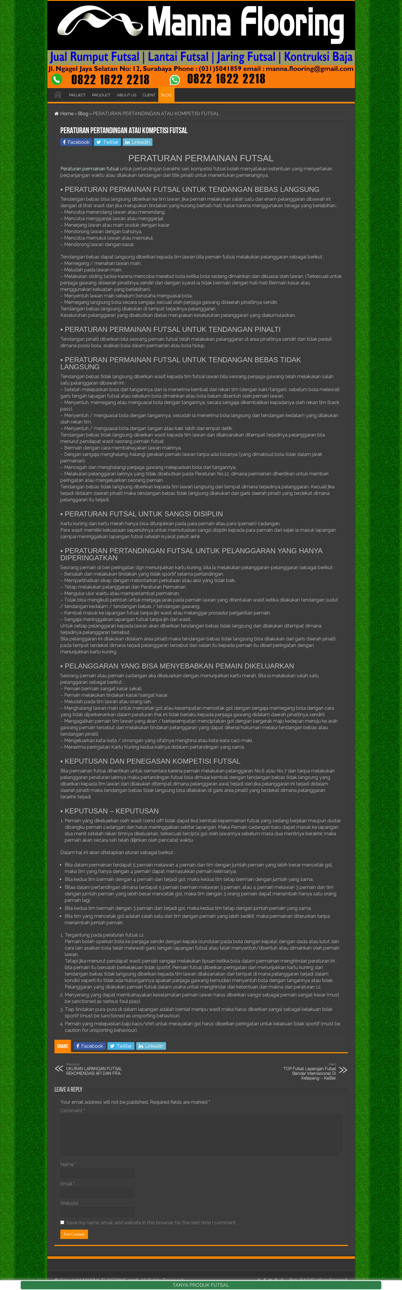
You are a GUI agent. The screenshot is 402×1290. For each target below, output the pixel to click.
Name (68, 1164)
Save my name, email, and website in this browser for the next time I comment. (151, 1222)
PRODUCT (101, 95)
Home (66, 113)
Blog (83, 113)
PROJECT (77, 95)
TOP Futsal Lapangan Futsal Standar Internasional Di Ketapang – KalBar (309, 1071)
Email (67, 1184)
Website (69, 1203)
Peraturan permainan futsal (89, 169)
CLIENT (149, 95)
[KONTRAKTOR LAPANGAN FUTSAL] (201, 44)
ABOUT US (126, 95)
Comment (72, 1110)
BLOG (166, 95)
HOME (58, 94)
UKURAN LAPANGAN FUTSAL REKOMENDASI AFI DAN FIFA (94, 1069)
